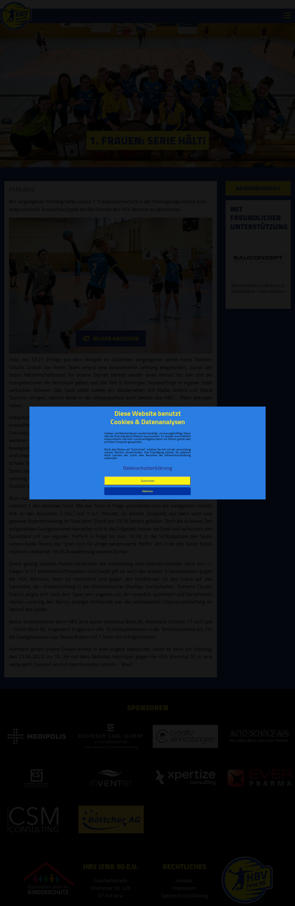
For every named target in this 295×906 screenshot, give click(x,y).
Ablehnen (147, 491)
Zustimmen (147, 481)
